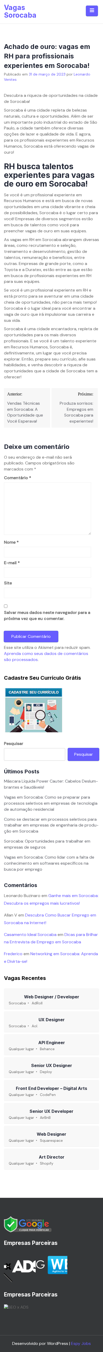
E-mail (12, 562)
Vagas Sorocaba (20, 11)
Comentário (17, 477)
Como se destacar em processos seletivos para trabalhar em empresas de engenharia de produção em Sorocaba (51, 825)
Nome (11, 542)
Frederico (13, 954)
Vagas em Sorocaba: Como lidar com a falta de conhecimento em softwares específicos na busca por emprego (49, 863)
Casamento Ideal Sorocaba (30, 934)
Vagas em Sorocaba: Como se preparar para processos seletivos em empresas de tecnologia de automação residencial (50, 803)
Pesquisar (13, 743)
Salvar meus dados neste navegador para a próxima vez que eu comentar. (47, 615)
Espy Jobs (81, 1343)
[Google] (28, 1224)
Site (8, 583)
